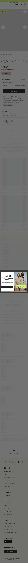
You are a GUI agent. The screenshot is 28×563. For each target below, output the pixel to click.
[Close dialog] (26, 272)
